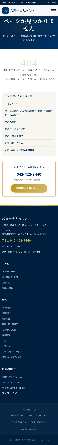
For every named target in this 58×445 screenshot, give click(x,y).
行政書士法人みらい (38, 422)
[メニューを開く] (53, 10)
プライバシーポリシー (12, 351)
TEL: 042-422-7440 (48, 2)
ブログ (5, 340)
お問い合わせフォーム (12, 376)
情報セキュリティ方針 (12, 357)
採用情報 (6, 335)
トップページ (12, 103)
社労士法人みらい (19, 422)
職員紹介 (6, 318)
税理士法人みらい (18, 415)
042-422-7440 (29, 174)
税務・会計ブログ (14, 136)
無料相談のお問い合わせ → (29, 188)
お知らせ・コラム (14, 143)
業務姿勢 (6, 313)
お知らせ (6, 346)
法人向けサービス (10, 271)
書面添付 (6, 282)
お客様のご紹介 (9, 329)
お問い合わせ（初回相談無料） (21, 150)
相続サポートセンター (38, 415)
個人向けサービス (10, 276)
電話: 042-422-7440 (11, 382)
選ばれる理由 (8, 287)
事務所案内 (10, 122)
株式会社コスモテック (29, 428)
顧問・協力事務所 (10, 324)
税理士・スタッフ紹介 (16, 128)
